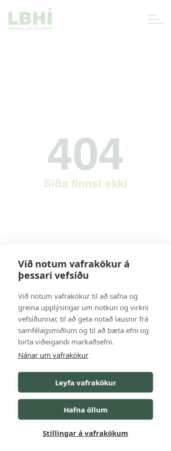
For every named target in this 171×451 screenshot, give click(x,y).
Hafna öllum (86, 409)
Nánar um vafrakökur (53, 355)
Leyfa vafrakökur (85, 382)
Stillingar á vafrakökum (85, 433)
